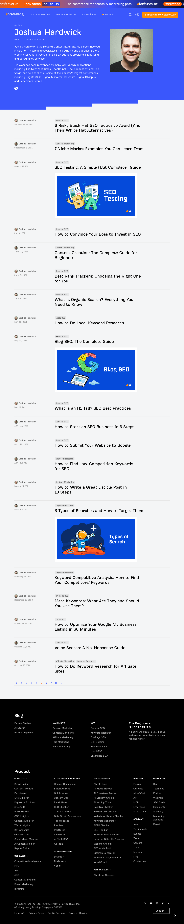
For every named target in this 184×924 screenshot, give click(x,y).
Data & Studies (40, 14)
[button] (130, 14)
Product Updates (66, 14)
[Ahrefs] (11, 14)
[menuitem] (92, 15)
